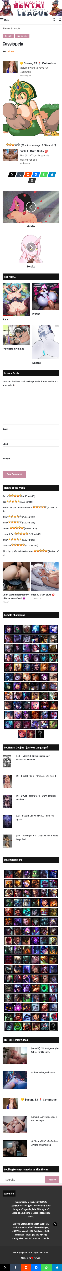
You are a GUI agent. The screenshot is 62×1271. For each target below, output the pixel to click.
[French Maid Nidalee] (16, 335)
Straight (16, 28)
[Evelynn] (45, 296)
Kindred (36, 362)
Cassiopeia (22, 35)
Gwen (5, 496)
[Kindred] (45, 342)
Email (5, 443)
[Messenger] (35, 174)
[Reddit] (27, 174)
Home (8, 28)
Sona (5, 319)
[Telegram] (50, 174)
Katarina (7, 545)
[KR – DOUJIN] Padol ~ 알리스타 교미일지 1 (36, 775)
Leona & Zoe (8, 534)
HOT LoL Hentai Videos (16, 1039)
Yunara (6, 528)
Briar (5, 516)
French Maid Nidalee (13, 348)
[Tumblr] (19, 174)
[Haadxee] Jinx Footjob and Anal (17, 507)
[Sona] (16, 299)
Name (5, 429)
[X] (11, 174)
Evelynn (36, 313)
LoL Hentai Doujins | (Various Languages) (26, 747)
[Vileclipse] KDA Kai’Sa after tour (18, 551)
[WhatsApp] (42, 174)
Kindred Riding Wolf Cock (43, 1072)
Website (6, 458)
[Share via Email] (31, 180)
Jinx (4, 501)
